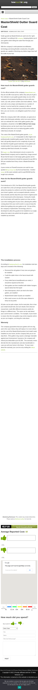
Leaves (10, 81)
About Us (2, 670)
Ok (19, 687)
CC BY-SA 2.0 (17, 81)
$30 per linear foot (11, 170)
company (20, 38)
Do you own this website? (11, 570)
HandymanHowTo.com (15, 264)
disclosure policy (19, 519)
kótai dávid (27, 81)
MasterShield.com (30, 92)
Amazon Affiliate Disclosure (30, 670)
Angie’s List (6, 152)
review (3, 172)
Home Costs (4, 18)
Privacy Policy (17, 670)
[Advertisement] (19, 237)
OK (30, 570)
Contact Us (10, 670)
